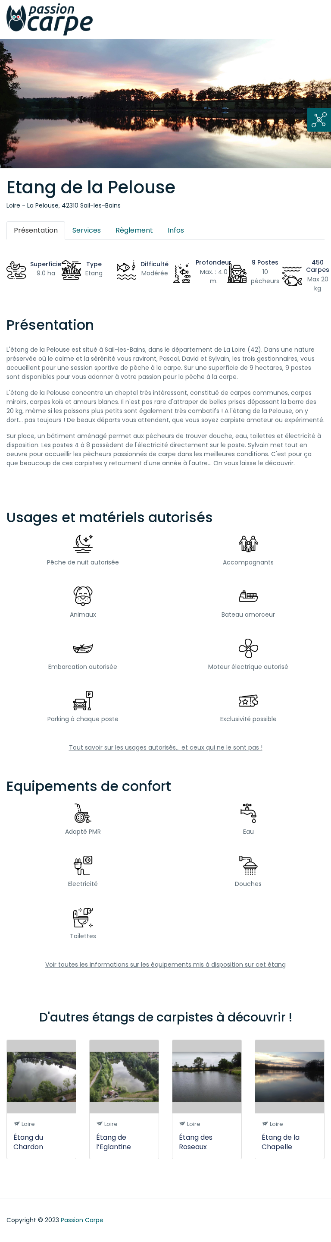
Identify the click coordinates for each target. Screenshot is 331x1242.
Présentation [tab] (36, 230)
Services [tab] (86, 230)
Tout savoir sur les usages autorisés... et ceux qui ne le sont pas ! (165, 747)
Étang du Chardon (28, 1142)
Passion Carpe (82, 1220)
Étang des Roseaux (195, 1142)
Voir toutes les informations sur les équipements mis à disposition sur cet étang (165, 964)
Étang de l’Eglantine (113, 1142)
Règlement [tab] (134, 230)
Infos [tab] (176, 230)
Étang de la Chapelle (281, 1142)
